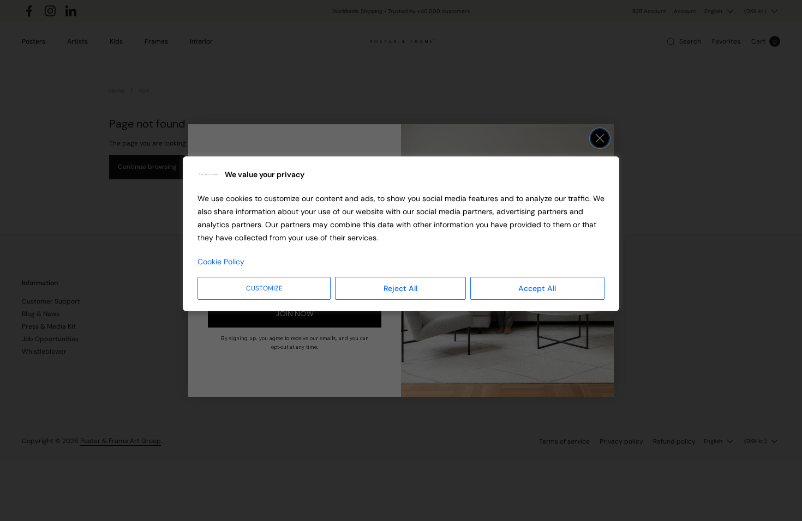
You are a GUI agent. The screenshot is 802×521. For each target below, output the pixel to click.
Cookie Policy (220, 261)
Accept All (537, 288)
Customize (264, 288)
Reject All (400, 288)
